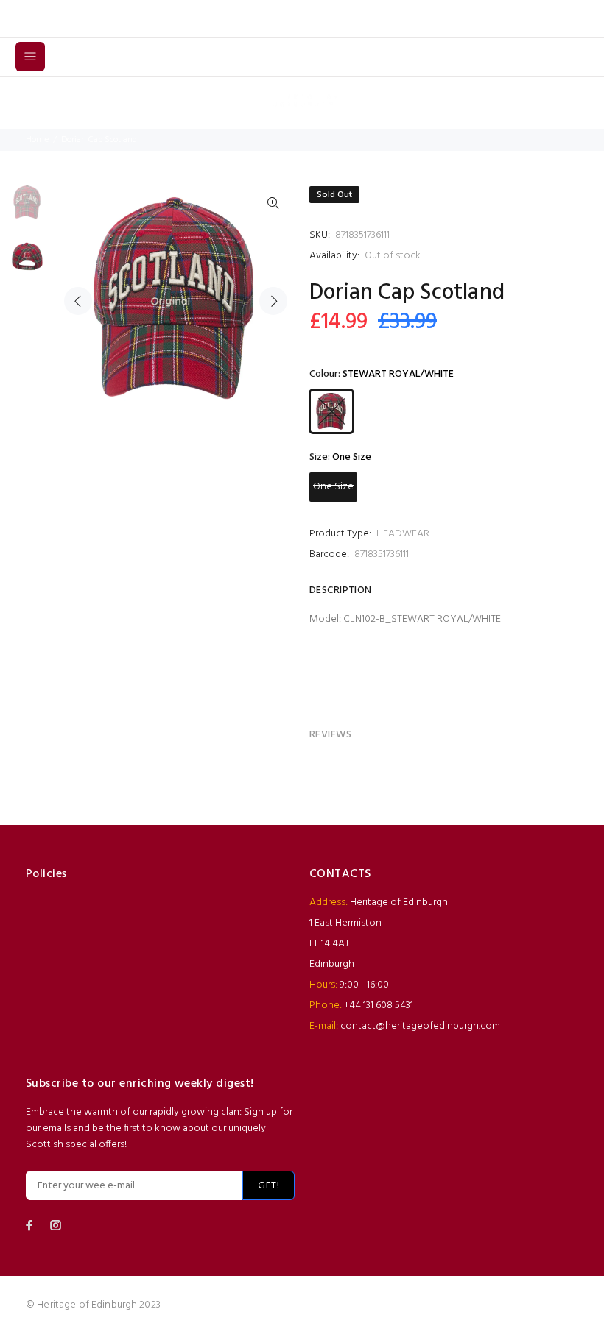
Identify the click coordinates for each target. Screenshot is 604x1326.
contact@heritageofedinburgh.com (420, 1026)
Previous (78, 301)
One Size (333, 486)
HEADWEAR (402, 533)
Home (37, 139)
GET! (268, 1185)
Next (273, 301)
